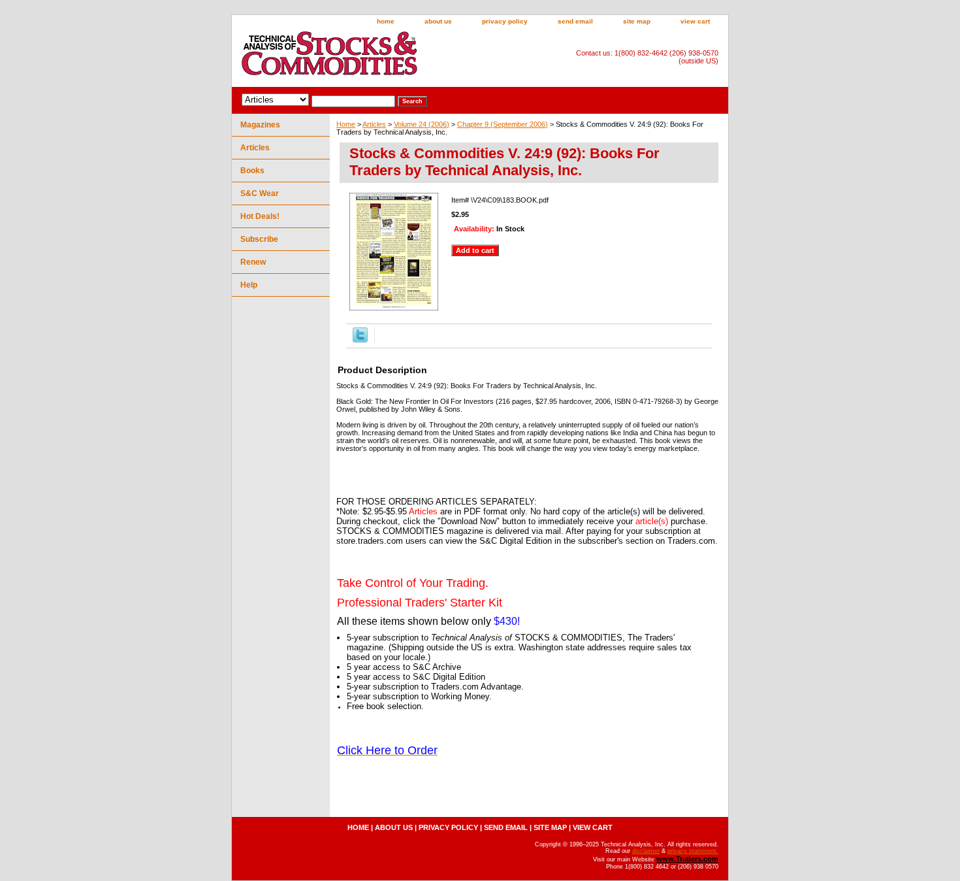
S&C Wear (259, 193)
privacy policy (505, 21)
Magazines (260, 124)
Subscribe (259, 239)
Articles (374, 124)
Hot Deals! (260, 216)
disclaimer (646, 851)
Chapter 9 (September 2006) (502, 124)
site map (636, 21)
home (385, 21)
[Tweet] (360, 340)
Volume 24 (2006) (421, 124)
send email (575, 21)
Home (345, 124)
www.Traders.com (687, 859)
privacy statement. (692, 851)
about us (438, 21)
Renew (253, 262)
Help (248, 285)
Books (252, 170)
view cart (695, 21)
